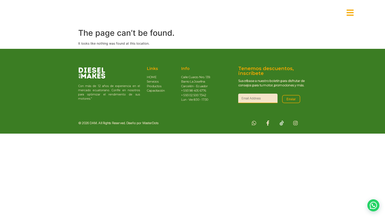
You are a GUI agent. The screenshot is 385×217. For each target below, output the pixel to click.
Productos (154, 86)
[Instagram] (295, 123)
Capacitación (156, 90)
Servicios (152, 81)
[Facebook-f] (267, 123)
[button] (373, 205)
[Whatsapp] (253, 123)
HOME (151, 77)
